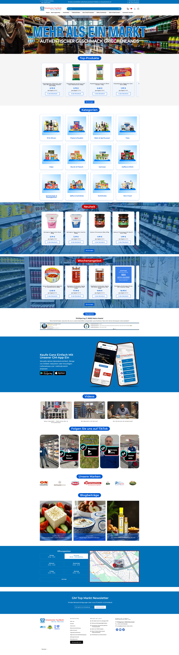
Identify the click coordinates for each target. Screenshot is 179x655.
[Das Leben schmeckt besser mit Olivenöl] (123, 521)
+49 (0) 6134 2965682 (122, 624)
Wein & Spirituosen (114, 12)
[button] (56, 410)
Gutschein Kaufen (128, 12)
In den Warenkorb (52, 93)
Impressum (72, 625)
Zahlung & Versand (74, 636)
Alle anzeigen (89, 102)
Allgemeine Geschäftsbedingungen (78, 634)
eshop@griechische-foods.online (125, 626)
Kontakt (72, 623)
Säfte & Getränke (101, 12)
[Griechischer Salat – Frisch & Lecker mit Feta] (56, 521)
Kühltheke (66, 12)
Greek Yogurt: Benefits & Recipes (89, 537)
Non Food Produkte (88, 12)
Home (48, 12)
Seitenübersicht (74, 639)
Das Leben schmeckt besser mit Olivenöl (123, 537)
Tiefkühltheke (76, 12)
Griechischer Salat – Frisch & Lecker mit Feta (55, 537)
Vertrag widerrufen (76, 642)
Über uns (72, 621)
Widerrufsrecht (73, 630)
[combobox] (94, 8)
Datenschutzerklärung (75, 628)
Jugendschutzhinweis (75, 632)
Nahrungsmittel (55, 12)
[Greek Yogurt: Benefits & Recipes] (89, 521)
